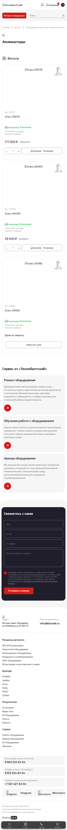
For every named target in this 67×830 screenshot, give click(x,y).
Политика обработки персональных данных (21, 809)
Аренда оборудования (13, 738)
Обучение (7, 746)
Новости (6, 722)
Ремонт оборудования (13, 735)
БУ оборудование (10, 742)
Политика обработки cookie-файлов (18, 812)
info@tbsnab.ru (50, 623)
